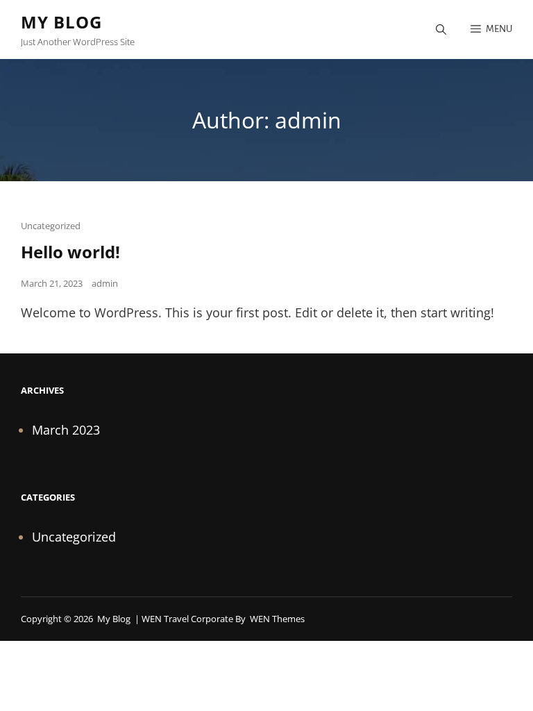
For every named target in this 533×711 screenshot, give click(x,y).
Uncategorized (51, 225)
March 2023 (66, 429)
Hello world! (70, 251)
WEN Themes (277, 618)
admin (105, 283)
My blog (61, 21)
